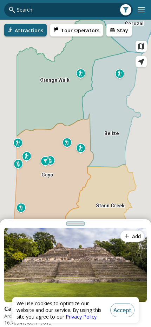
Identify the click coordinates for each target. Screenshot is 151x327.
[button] (75, 223)
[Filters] (125, 9)
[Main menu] (141, 9)
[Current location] (141, 61)
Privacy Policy (81, 316)
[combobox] (73, 10)
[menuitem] (25, 30)
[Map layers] (141, 46)
